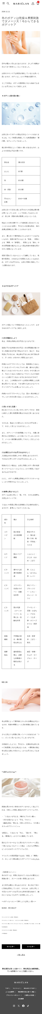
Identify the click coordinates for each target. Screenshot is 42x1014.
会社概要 (21, 999)
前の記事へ (11, 946)
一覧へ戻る (21, 955)
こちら (36, 859)
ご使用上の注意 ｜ (30, 995)
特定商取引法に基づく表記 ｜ (27, 992)
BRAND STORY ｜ (30, 988)
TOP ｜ (7, 988)
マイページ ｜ (17, 988)
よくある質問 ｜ (11, 992)
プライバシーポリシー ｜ (14, 995)
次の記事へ (31, 946)
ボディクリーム (9, 772)
